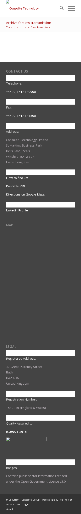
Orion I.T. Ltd (13, 504)
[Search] (59, 8)
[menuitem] (59, 8)
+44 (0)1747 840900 (21, 91)
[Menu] (69, 8)
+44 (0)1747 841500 (21, 115)
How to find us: (17, 178)
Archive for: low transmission (28, 22)
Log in (26, 504)
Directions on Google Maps (25, 194)
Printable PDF (16, 186)
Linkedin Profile (17, 210)
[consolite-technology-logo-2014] (33, 8)
